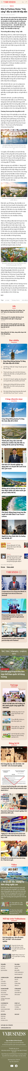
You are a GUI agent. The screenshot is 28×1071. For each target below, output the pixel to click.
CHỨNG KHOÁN (4, 977)
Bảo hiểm (17, 970)
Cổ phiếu (3, 981)
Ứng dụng (17, 994)
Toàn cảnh (10, 567)
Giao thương (4, 994)
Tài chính (9, 543)
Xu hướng (17, 990)
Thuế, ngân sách (19, 972)
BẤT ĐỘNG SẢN (18, 977)
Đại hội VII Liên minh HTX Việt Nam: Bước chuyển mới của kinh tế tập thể (18, 948)
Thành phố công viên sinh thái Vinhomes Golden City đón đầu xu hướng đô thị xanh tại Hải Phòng (14, 373)
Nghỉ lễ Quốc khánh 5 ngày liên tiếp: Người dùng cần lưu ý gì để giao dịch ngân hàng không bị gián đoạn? (14, 558)
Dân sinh (3, 1016)
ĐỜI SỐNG (3, 1014)
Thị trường (4, 990)
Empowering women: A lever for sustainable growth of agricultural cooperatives (13, 617)
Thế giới (3, 968)
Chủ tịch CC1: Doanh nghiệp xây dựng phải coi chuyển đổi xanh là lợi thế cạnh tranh (14, 380)
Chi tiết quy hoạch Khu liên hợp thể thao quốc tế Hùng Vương (13, 674)
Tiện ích (12, 6)
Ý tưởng (17, 1007)
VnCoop (14, 685)
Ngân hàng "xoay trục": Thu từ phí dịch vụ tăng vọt (18, 956)
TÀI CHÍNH (17, 964)
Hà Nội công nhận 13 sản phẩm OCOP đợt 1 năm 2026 (17, 713)
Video (7, 651)
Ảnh (3, 651)
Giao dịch (3, 983)
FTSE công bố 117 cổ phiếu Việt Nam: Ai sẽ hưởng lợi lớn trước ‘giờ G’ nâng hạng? (12, 317)
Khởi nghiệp (18, 1005)
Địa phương (4, 970)
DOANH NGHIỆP (4, 988)
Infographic (15, 651)
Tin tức (16, 979)
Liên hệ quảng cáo (6, 1027)
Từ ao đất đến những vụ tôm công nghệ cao (17, 720)
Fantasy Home (16, 300)
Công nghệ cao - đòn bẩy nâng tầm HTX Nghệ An (18, 727)
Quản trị (3, 996)
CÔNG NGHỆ (18, 988)
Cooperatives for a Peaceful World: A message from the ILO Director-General (14, 593)
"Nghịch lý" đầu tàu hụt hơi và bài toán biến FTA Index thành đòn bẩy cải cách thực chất (13, 835)
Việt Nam (3, 966)
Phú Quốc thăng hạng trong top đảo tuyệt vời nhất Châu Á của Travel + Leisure (14, 392)
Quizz (14, 654)
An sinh (3, 1011)
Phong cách (4, 1020)
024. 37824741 (9, 1025)
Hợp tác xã (3, 1005)
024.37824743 (15, 1061)
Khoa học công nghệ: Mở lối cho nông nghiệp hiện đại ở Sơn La (16, 911)
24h (2, 979)
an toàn (7, 300)
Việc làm (3, 1018)
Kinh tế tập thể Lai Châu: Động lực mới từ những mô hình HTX (18, 735)
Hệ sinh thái (18, 1009)
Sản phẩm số (18, 992)
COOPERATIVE (4, 1003)
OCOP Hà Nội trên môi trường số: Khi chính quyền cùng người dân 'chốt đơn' (14, 705)
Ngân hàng (18, 966)
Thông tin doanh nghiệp (5, 999)
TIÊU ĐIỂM (3, 964)
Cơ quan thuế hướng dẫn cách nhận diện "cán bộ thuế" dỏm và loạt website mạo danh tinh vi (14, 788)
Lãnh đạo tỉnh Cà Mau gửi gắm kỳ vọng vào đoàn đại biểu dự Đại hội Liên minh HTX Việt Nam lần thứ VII (13, 325)
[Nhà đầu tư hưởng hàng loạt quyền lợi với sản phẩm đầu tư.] (14, 183)
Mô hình (3, 1007)
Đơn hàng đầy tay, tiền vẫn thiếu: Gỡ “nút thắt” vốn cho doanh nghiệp (13, 939)
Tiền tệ (16, 968)
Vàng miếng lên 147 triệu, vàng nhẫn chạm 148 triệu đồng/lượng (13, 333)
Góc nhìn (3, 985)
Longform (23, 651)
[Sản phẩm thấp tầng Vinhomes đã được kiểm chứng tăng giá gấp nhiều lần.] (14, 248)
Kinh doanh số (18, 974)
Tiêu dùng (3, 992)
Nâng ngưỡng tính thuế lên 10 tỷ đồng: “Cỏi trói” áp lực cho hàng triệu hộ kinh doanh (13, 311)
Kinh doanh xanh (5, 1009)
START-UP (17, 1003)
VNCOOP (17, 1014)
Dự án (3, 567)
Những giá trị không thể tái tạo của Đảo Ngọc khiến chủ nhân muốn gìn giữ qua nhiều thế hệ (14, 386)
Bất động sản (4, 6)
